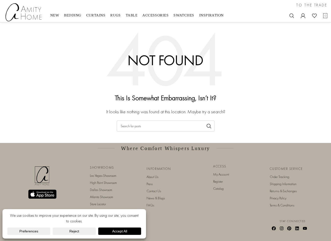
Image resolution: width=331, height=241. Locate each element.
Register (218, 181)
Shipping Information (283, 184)
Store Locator (98, 204)
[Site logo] (24, 12)
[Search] (292, 16)
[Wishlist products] (314, 16)
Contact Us (154, 191)
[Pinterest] (289, 228)
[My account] (303, 16)
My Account (221, 174)
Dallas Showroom (101, 190)
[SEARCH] (209, 126)
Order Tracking (279, 177)
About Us (152, 177)
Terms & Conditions (282, 205)
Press (150, 184)
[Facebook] (274, 228)
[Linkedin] (297, 228)
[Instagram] (281, 228)
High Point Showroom (103, 182)
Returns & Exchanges (283, 191)
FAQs (150, 205)
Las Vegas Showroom (103, 175)
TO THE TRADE (311, 5)
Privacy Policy (278, 198)
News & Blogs (156, 198)
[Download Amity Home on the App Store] (42, 194)
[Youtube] (305, 228)
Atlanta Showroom (101, 197)
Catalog (218, 188)
